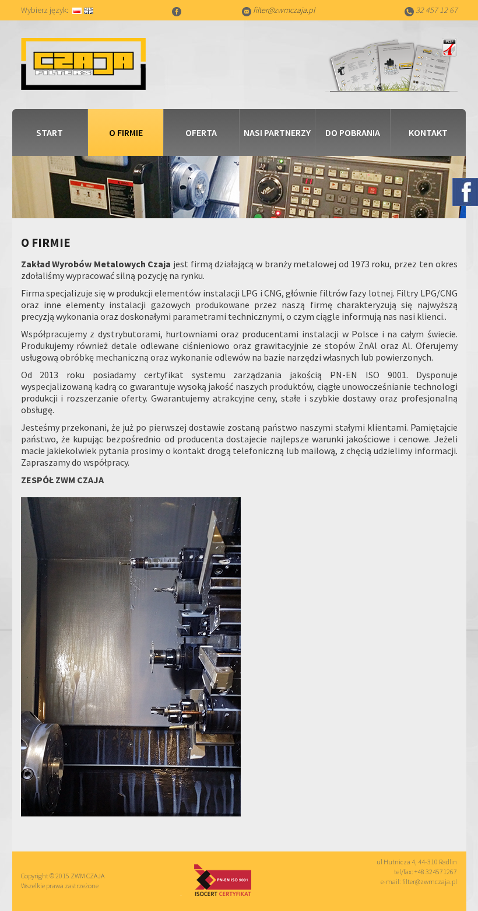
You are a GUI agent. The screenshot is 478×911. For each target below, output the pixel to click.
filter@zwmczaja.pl (284, 10)
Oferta (201, 132)
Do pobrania (352, 132)
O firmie (126, 132)
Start (49, 132)
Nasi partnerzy (277, 132)
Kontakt (428, 132)
